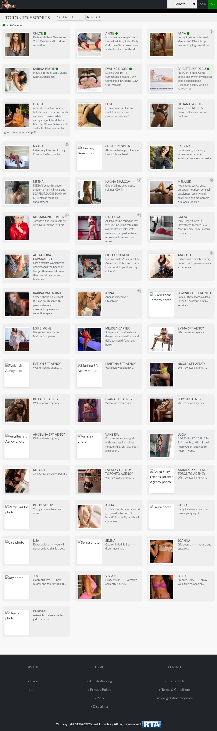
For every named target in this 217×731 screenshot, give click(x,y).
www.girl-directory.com (175, 698)
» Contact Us (174, 681)
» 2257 (99, 698)
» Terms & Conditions (175, 689)
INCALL (95, 17)
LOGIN (202, 4)
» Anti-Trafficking (99, 681)
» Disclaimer (99, 706)
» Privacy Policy (99, 689)
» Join (33, 689)
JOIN (212, 4)
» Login (33, 681)
